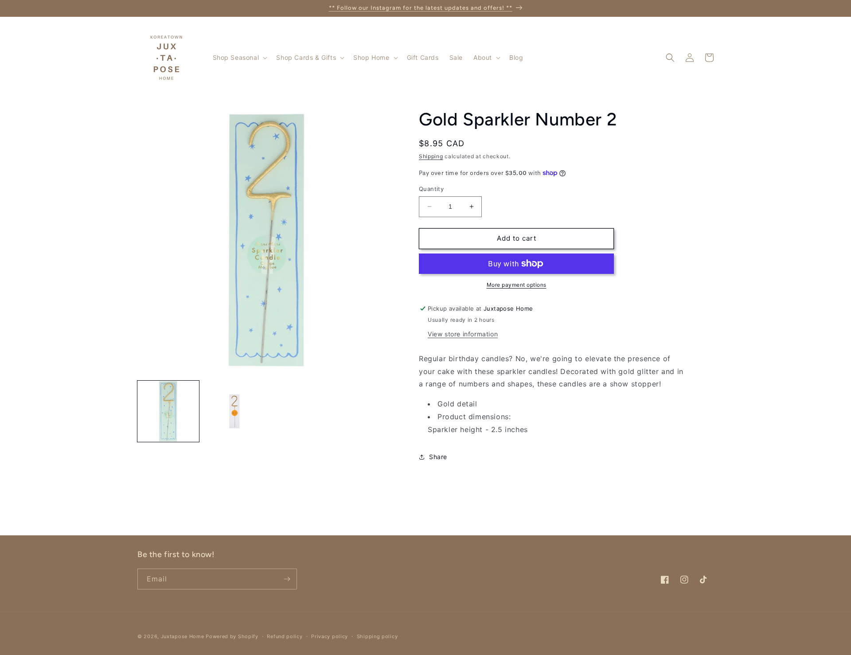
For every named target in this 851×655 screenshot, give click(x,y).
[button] (239, 57)
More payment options (517, 284)
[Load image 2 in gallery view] (234, 411)
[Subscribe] (287, 579)
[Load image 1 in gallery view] (168, 411)
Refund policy (284, 636)
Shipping (431, 156)
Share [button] (438, 456)
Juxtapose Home (182, 636)
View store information (463, 334)
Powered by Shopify (232, 636)
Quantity (431, 188)
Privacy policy (329, 636)
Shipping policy (377, 636)
